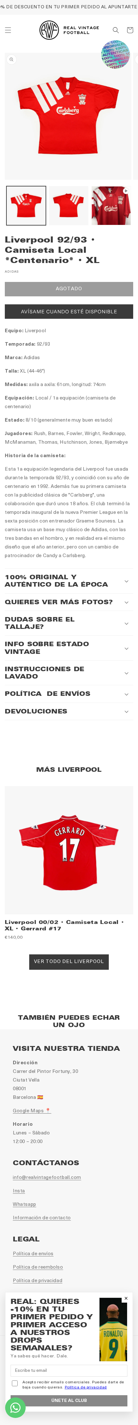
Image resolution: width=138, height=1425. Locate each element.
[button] (8, 30)
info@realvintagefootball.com (47, 1177)
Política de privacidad (37, 1281)
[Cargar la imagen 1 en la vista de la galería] (26, 206)
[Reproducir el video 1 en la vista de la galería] (111, 206)
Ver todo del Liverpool (69, 962)
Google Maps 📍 (32, 1111)
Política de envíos (33, 1254)
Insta (19, 1191)
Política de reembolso (38, 1267)
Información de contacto (42, 1218)
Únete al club (69, 1400)
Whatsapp (24, 1204)
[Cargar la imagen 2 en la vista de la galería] (69, 206)
